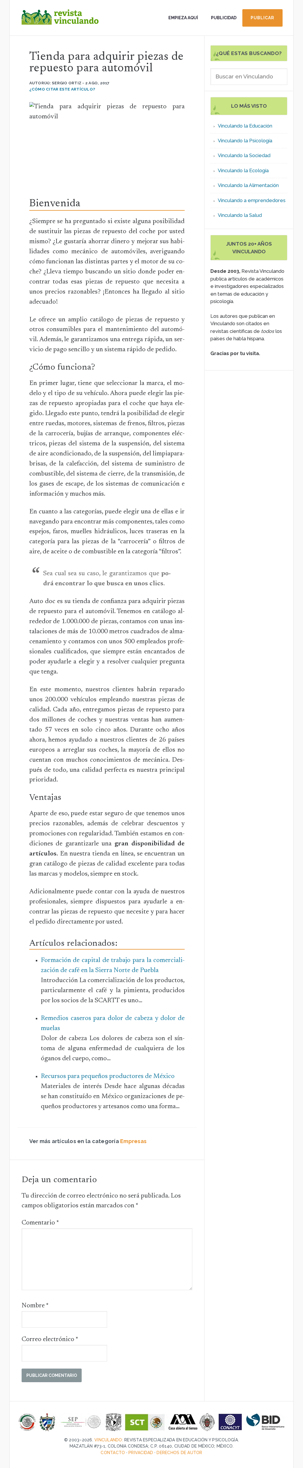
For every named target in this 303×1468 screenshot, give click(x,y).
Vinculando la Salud (240, 215)
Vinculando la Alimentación (248, 185)
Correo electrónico (50, 1339)
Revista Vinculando (60, 22)
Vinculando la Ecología (243, 170)
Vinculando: (108, 1440)
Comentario (40, 1223)
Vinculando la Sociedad (244, 155)
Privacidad (140, 1452)
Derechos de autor (179, 1452)
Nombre (35, 1306)
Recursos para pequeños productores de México (108, 1076)
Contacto (113, 1452)
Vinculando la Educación (245, 126)
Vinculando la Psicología (245, 141)
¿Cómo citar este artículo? (62, 89)
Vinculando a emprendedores (252, 200)
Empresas (133, 1141)
